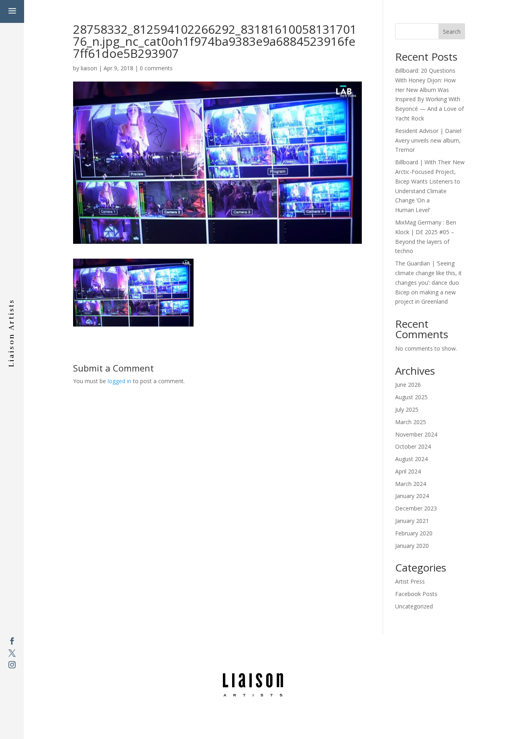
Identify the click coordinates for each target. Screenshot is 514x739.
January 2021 (412, 521)
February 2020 (413, 533)
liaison (89, 68)
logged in (119, 381)
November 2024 (416, 434)
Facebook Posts (416, 594)
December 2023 (416, 508)
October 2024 (413, 446)
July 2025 (406, 409)
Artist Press (410, 581)
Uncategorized (414, 606)
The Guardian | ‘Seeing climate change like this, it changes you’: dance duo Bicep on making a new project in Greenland (428, 282)
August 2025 (411, 397)
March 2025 (410, 422)
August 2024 (411, 459)
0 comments (156, 68)
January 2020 (412, 545)
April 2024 (408, 471)
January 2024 (412, 496)
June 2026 (408, 384)
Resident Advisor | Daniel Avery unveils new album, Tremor (428, 140)
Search (452, 31)
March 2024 (410, 484)
